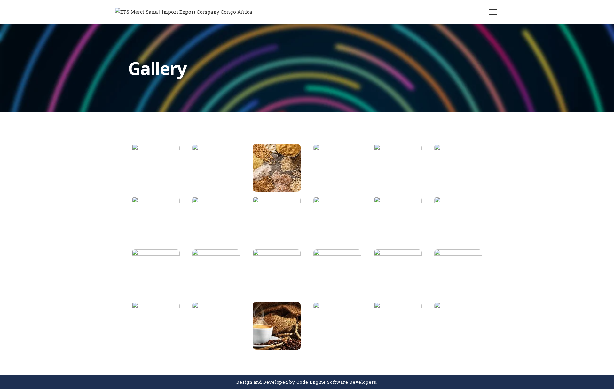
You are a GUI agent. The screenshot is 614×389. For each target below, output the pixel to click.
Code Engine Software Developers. (337, 382)
